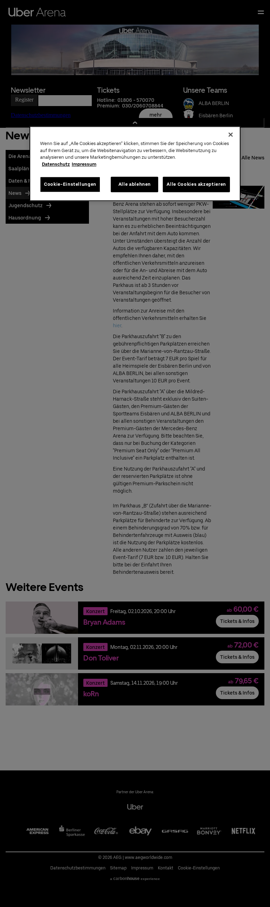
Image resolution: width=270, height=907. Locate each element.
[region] (135, 163)
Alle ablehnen (134, 184)
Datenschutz (56, 164)
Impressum (84, 164)
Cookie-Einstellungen (70, 184)
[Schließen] (230, 135)
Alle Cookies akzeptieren (196, 184)
